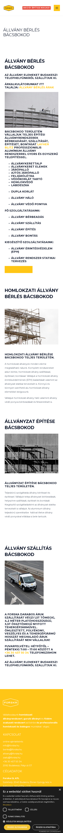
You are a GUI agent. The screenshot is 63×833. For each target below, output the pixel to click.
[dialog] (31, 810)
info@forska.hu (11, 745)
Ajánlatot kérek (18, 269)
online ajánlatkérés (13, 741)
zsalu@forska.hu (11, 757)
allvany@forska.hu (12, 753)
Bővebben (7, 805)
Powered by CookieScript (50, 831)
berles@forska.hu (12, 749)
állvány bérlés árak (36, 87)
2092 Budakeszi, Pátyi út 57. (17, 765)
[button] (36, 8)
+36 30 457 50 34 (17, 652)
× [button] (60, 790)
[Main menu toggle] (57, 8)
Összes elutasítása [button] (46, 827)
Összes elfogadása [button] (17, 827)
